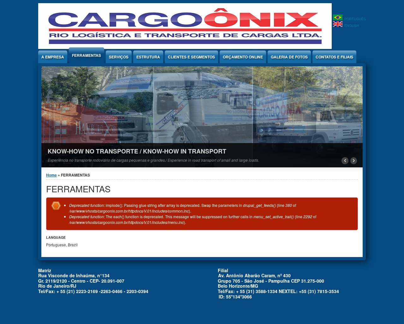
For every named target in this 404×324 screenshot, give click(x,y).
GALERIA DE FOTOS (289, 57)
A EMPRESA (52, 57)
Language (56, 237)
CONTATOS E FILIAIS (334, 57)
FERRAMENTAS (86, 55)
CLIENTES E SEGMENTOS (191, 57)
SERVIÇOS (118, 57)
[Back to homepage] (185, 47)
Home (51, 175)
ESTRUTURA (148, 57)
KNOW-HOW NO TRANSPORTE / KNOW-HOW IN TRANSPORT (137, 151)
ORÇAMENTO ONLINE (243, 57)
